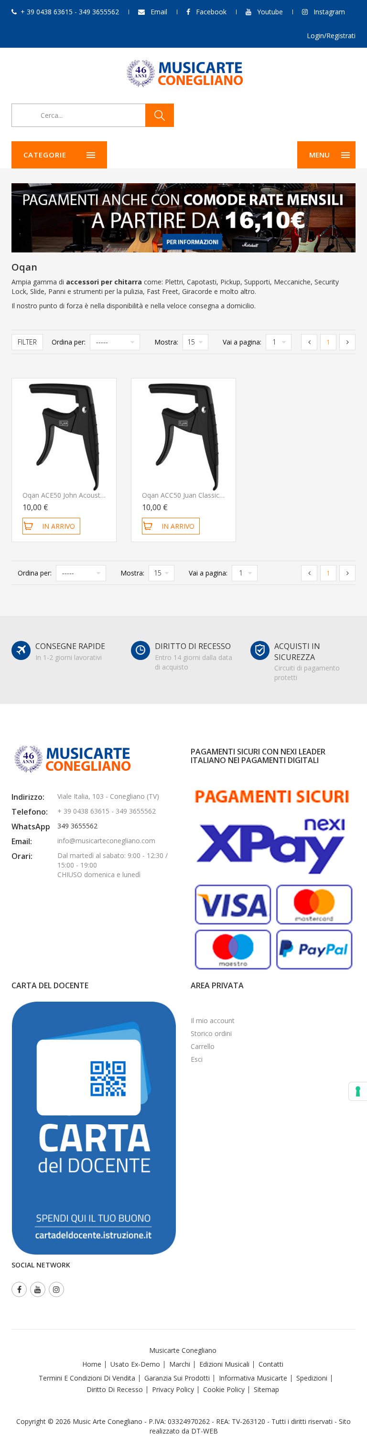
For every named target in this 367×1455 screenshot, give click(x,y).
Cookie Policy (224, 1389)
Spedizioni (311, 1377)
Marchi (179, 1364)
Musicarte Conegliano (182, 1350)
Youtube (270, 11)
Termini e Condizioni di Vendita (87, 1377)
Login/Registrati (331, 35)
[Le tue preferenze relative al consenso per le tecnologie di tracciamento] (358, 1091)
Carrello (203, 1046)
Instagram (329, 11)
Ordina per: (69, 341)
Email (159, 11)
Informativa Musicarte (253, 1377)
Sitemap (266, 1389)
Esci (197, 1059)
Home (91, 1364)
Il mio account (213, 1020)
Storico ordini (211, 1033)
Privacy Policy (173, 1389)
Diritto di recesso (114, 1389)
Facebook (211, 11)
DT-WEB (204, 1430)
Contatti (271, 1364)
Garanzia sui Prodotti (177, 1377)
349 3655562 (77, 825)
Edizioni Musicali (224, 1364)
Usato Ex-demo (135, 1364)
